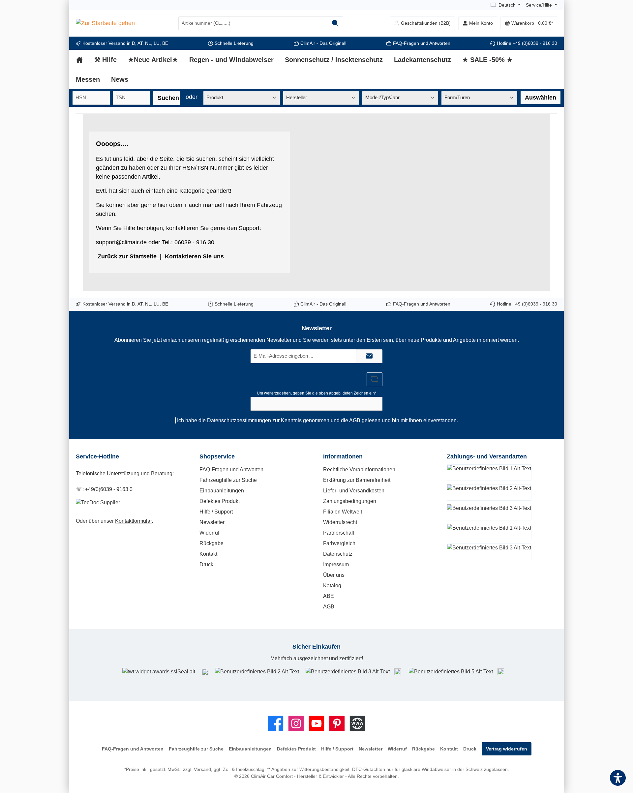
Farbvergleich (339, 543)
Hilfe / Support (216, 511)
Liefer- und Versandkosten (353, 490)
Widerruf (209, 533)
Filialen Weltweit (342, 511)
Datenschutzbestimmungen (239, 420)
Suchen (168, 98)
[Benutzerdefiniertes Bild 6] (500, 671)
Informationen (343, 456)
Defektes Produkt (219, 501)
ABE (328, 596)
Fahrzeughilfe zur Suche (228, 480)
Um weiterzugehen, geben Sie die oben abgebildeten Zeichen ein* (317, 393)
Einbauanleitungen (221, 490)
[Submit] (369, 356)
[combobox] (253, 23)
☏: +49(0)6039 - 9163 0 (104, 489)
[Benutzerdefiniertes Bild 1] (205, 672)
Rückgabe (211, 543)
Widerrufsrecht (340, 522)
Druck (206, 564)
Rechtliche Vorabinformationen (359, 469)
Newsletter (212, 522)
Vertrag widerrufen (506, 748)
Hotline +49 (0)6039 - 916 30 (527, 43)
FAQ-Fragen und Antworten (421, 43)
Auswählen (540, 97)
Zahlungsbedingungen (349, 501)
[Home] (85, 60)
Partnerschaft (338, 533)
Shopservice (217, 456)
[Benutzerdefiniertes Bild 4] (398, 671)
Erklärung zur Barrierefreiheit (356, 480)
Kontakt (208, 554)
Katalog (332, 585)
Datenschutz (337, 554)
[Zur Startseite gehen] (105, 23)
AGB (354, 420)
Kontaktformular (133, 521)
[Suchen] (335, 23)
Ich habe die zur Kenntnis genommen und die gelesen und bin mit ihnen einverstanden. (317, 420)
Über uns (334, 575)
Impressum (336, 564)
